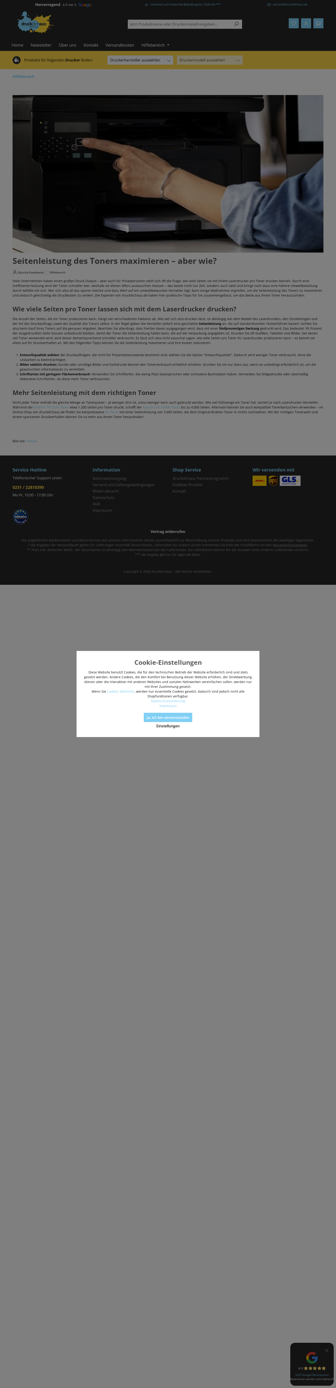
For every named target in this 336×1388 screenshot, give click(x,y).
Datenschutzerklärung (168, 701)
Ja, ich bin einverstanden (168, 717)
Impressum (168, 706)
